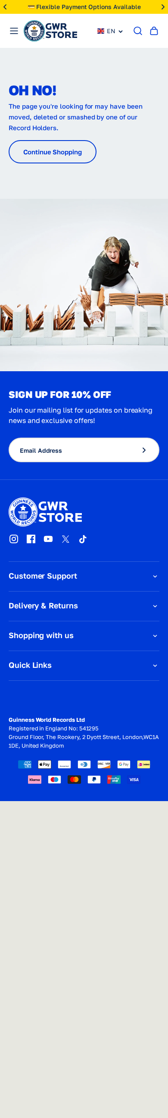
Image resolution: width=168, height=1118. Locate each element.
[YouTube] (48, 539)
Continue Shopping (52, 152)
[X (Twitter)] (65, 539)
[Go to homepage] (50, 31)
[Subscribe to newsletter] (148, 450)
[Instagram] (14, 539)
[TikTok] (83, 539)
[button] (110, 31)
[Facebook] (31, 539)
